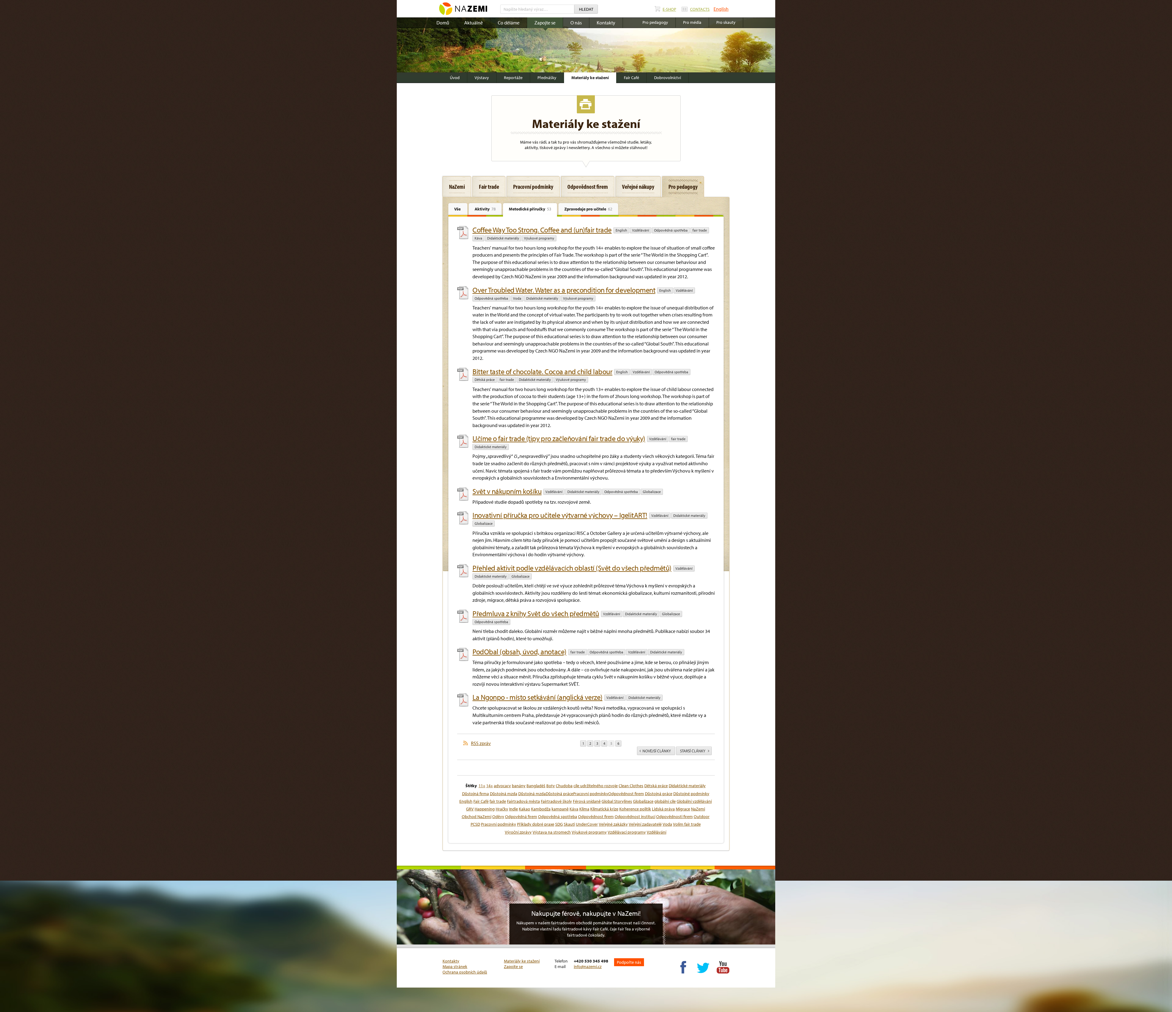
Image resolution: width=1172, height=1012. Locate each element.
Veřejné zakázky (613, 824)
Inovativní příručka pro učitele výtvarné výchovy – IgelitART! (559, 515)
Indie (513, 809)
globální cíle (665, 801)
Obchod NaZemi (476, 816)
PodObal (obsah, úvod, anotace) (519, 651)
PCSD (475, 824)
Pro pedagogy (655, 22)
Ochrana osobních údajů (465, 972)
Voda (517, 298)
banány (519, 785)
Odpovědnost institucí (635, 816)
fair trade (700, 230)
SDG (559, 824)
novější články (656, 750)
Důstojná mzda (503, 793)
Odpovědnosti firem (674, 816)
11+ (482, 785)
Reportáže (513, 77)
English (721, 9)
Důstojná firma (475, 793)
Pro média (692, 22)
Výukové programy (539, 238)
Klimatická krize (604, 809)
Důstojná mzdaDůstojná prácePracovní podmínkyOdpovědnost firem (581, 793)
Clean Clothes (631, 785)
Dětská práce (485, 379)
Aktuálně (473, 23)
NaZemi (698, 809)
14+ (489, 785)
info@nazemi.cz (588, 966)
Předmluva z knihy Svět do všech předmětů (535, 613)
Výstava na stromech (552, 832)
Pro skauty (726, 22)
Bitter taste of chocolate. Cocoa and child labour (542, 371)
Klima (584, 809)
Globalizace (652, 491)
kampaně (560, 809)
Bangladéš (535, 785)
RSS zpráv (481, 743)
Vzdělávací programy (627, 832)
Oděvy (498, 816)
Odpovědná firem (521, 816)
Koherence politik (635, 809)
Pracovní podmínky (498, 824)
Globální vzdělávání (694, 801)
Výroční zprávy (518, 832)
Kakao (524, 809)
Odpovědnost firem (596, 816)
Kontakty (606, 23)
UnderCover (587, 824)
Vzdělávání (640, 230)
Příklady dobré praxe (535, 824)
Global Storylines (617, 801)
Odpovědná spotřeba (671, 230)
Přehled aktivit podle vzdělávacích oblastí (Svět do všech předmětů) (571, 567)
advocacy (502, 785)
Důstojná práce (658, 793)
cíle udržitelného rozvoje (595, 785)
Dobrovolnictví (667, 77)
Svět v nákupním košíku (506, 491)
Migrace (683, 809)
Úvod (455, 77)
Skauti (569, 824)
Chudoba (564, 785)
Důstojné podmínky (691, 793)
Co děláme (508, 23)
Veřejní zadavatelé (645, 824)
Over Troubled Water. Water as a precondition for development (563, 289)
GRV (470, 809)
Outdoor (702, 816)
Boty (550, 785)
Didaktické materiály (503, 238)
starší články (693, 750)
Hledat (586, 9)
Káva (478, 238)
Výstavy (482, 77)
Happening (485, 809)
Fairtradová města (523, 801)
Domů (442, 23)
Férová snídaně (587, 801)
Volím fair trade (687, 824)
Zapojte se (544, 23)
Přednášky (546, 77)
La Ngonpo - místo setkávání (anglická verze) (537, 697)
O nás (576, 23)
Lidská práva (663, 809)
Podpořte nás (629, 962)
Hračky (502, 809)
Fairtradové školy (556, 801)
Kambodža (541, 809)
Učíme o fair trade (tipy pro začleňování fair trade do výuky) (558, 438)
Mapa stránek (455, 966)
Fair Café (631, 77)
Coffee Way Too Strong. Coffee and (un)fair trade (542, 229)
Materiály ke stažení (590, 77)
